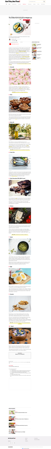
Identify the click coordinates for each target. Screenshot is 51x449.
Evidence (20, 87)
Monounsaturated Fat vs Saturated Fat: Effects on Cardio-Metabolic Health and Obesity (20, 371)
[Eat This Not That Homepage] (12, 1)
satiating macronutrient (14, 175)
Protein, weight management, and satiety (16, 374)
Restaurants (29, 4)
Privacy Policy (36, 438)
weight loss (17, 52)
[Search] (44, 1)
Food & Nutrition (11, 366)
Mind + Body (43, 4)
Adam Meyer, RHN (14, 39)
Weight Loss (24, 4)
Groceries (19, 4)
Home (9, 16)
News (9, 4)
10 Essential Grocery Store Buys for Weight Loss (21, 234)
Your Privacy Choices (26, 448)
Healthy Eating (14, 4)
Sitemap (26, 439)
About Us (26, 438)
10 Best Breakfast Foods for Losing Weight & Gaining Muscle (21, 149)
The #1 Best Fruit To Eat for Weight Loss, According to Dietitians (20, 64)
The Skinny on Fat (13, 369)
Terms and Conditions (37, 439)
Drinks (38, 4)
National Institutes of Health (25, 56)
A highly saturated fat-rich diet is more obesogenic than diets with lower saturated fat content (21, 370)
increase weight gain (22, 58)
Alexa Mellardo (14, 40)
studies (16, 118)
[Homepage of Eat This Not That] (12, 438)
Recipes (34, 4)
